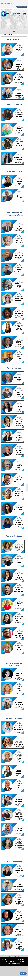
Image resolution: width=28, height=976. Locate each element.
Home (2, 34)
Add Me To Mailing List (6, 3)
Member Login (22, 6)
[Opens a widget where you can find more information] (23, 973)
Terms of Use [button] (13, 961)
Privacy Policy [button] (21, 961)
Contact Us (9, 959)
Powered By (10, 963)
